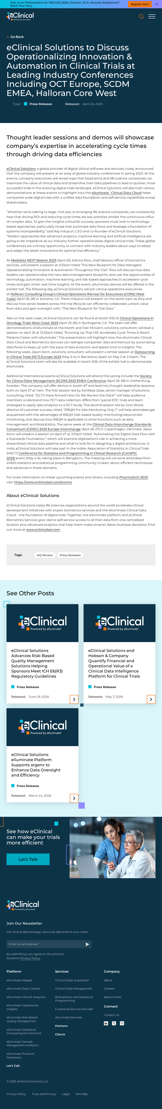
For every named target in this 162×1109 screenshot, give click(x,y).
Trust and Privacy (44, 1094)
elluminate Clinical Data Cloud (116, 193)
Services (62, 971)
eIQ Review (45, 555)
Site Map (81, 1094)
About (108, 980)
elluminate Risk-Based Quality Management (22, 1019)
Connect (111, 1006)
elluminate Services (68, 1017)
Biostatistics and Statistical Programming (74, 999)
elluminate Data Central (23, 988)
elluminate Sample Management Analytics (23, 1043)
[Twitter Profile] (114, 1023)
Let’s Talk (13, 1066)
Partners (61, 1026)
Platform (14, 971)
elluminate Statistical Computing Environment (24, 1031)
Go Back (17, 37)
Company (112, 971)
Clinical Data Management (73, 988)
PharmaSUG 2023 (133, 477)
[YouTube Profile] (122, 1023)
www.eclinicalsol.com (43, 529)
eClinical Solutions (21, 169)
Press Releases (70, 555)
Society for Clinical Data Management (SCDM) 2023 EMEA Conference (79, 378)
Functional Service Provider (74, 1009)
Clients (60, 1034)
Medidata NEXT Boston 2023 (33, 260)
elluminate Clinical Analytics (26, 997)
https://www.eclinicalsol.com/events (43, 482)
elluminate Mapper (20, 980)
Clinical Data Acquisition (72, 980)
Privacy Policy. (30, 958)
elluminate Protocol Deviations (20, 1055)
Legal (66, 1094)
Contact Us (111, 1015)
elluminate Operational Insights (22, 1007)
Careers (109, 988)
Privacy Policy (16, 1094)
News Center (113, 997)
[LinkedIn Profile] (106, 1023)
